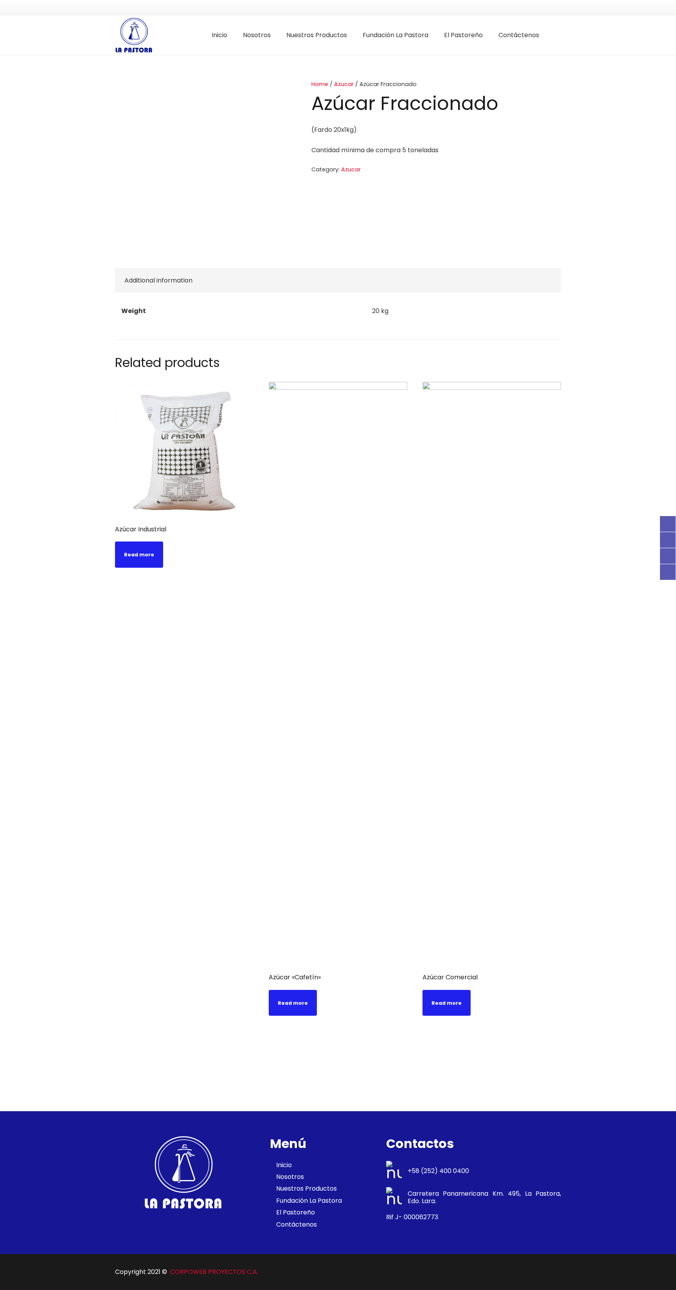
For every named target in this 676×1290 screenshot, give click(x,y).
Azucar (344, 84)
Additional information (158, 280)
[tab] (158, 280)
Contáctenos (296, 1224)
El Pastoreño (295, 1212)
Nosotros (290, 1176)
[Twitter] (668, 540)
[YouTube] (668, 556)
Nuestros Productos (306, 1188)
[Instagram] (668, 572)
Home (319, 84)
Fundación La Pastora (309, 1200)
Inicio (284, 1164)
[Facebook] (668, 524)
